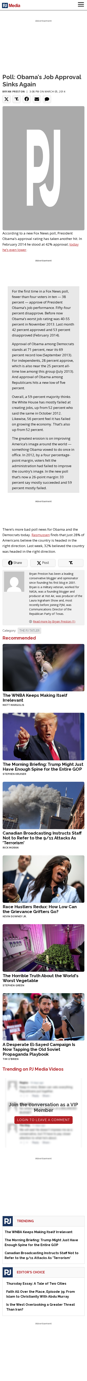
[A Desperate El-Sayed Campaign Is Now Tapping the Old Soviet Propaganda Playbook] (43, 1016)
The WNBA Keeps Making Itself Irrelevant (35, 698)
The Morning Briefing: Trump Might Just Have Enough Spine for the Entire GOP (43, 767)
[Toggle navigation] (81, 5)
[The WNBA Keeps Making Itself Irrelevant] (43, 667)
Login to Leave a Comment (43, 1120)
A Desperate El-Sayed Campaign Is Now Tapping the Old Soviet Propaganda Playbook (39, 1049)
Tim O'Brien (11, 1059)
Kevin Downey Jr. (15, 916)
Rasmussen (41, 534)
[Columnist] (16, 581)
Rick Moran (11, 847)
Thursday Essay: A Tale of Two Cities (36, 1284)
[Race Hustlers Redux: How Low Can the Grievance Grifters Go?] (43, 878)
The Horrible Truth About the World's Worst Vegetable (41, 978)
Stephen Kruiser (14, 774)
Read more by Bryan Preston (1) (54, 621)
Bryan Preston (13, 91)
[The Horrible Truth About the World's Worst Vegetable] (43, 947)
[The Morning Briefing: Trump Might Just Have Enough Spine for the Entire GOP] (43, 736)
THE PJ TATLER (29, 630)
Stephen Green (13, 985)
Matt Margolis (13, 705)
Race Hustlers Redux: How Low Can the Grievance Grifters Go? (40, 909)
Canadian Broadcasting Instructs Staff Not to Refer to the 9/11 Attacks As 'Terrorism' (42, 838)
